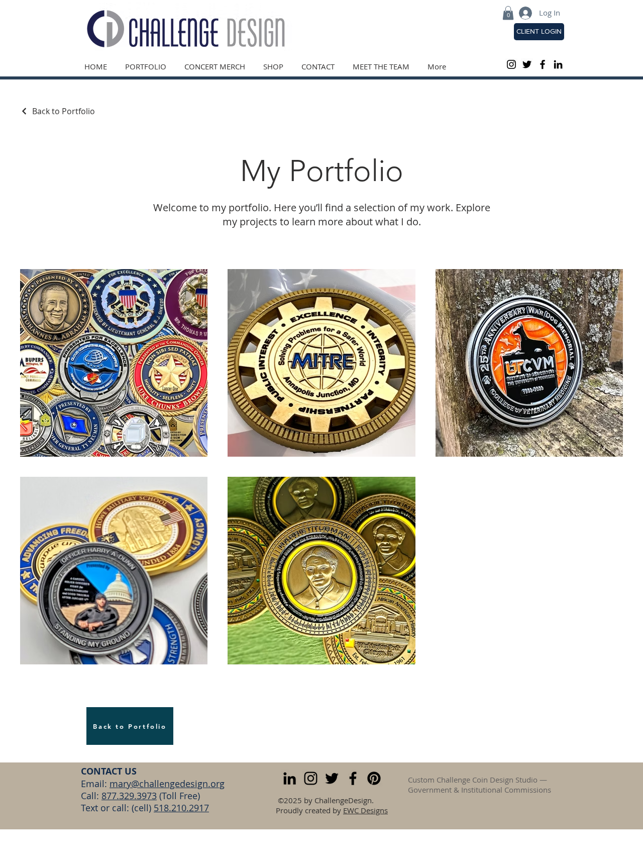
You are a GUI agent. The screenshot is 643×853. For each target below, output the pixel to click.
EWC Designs (365, 810)
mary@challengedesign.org (167, 784)
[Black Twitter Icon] (527, 64)
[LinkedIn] (558, 64)
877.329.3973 (129, 796)
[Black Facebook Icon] (543, 64)
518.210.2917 (181, 808)
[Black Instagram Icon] (511, 64)
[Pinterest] (374, 778)
